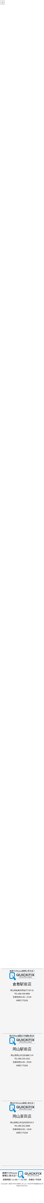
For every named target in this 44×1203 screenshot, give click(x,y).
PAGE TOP (40, 1165)
